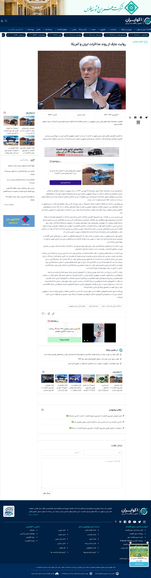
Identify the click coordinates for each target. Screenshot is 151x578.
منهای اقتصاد (62, 29)
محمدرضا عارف (93, 306)
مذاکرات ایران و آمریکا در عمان (111, 306)
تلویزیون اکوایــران (14, 29)
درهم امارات (88, 35)
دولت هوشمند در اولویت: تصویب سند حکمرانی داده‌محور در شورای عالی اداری (93, 364)
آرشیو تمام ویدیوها (89, 552)
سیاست (113, 29)
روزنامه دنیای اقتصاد (136, 534)
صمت (93, 29)
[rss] (116, 522)
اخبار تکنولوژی (91, 548)
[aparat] (120, 522)
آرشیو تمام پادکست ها (58, 552)
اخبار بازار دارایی (60, 539)
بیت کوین (68, 35)
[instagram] (144, 522)
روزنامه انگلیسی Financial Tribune (131, 541)
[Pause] (84, 340)
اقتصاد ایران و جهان (144, 29)
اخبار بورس (61, 530)
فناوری (102, 29)
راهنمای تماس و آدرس (27, 534)
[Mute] (87, 340)
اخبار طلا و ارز (91, 535)
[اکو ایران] (138, 21)
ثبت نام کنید (139, 564)
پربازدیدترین (24, 160)
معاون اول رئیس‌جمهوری (77, 306)
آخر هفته (62, 548)
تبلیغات (32, 530)
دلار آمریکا (20, 35)
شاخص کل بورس (45, 35)
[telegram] (141, 117)
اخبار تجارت (61, 535)
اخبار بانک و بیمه (90, 543)
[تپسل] (50, 162)
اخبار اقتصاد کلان (90, 530)
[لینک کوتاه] (53, 313)
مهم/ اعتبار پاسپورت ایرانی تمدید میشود (21, 166)
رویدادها (31, 29)
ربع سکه (125, 35)
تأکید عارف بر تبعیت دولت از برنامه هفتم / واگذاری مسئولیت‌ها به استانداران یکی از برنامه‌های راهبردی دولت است (81, 354)
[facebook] (135, 117)
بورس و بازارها (126, 29)
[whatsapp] (130, 117)
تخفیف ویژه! (64, 340)
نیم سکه (145, 35)
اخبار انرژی (92, 539)
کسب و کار (82, 29)
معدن (74, 29)
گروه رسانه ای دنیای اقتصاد (134, 530)
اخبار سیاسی (138, 41)
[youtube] (134, 522)
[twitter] (146, 117)
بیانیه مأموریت (30, 541)
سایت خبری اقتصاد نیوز (135, 537)
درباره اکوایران (30, 537)
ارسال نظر (46, 493)
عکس (38, 29)
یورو (106, 35)
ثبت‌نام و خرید (65, 182)
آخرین (32, 160)
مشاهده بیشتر (9, 204)
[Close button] (147, 543)
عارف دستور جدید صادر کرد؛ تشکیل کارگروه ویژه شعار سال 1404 (98, 359)
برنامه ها (48, 29)
